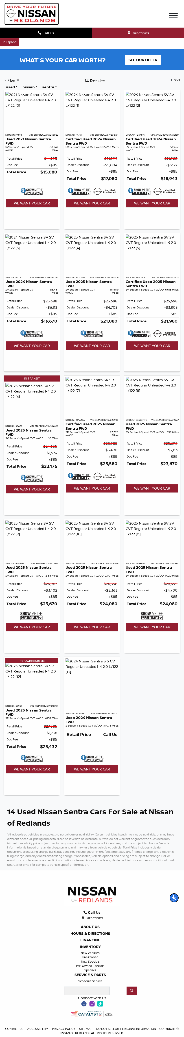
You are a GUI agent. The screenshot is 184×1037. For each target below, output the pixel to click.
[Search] (132, 991)
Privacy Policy (64, 1029)
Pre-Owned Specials (90, 966)
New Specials (90, 961)
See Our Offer (143, 59)
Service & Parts (90, 975)
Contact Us (14, 1029)
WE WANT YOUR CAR (32, 203)
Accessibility (38, 1029)
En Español (9, 42)
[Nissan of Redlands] (32, 13)
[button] (174, 897)
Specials (90, 970)
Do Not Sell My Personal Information (126, 1029)
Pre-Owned (90, 957)
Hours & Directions (90, 934)
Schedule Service (90, 981)
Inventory (90, 947)
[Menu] (173, 16)
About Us (90, 927)
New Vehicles (90, 953)
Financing (90, 940)
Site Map (86, 1029)
